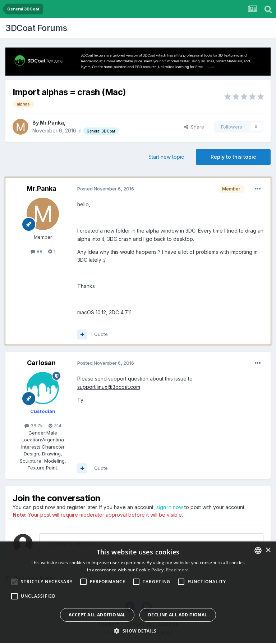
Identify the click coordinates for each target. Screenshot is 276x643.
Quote (101, 334)
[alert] (138, 592)
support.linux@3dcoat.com (108, 387)
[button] (137, 630)
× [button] (268, 550)
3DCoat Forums (36, 28)
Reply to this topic (233, 157)
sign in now (169, 507)
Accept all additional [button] (97, 615)
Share (196, 127)
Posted (105, 189)
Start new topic (166, 157)
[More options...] (257, 189)
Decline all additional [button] (177, 615)
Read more (177, 570)
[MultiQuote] (82, 334)
